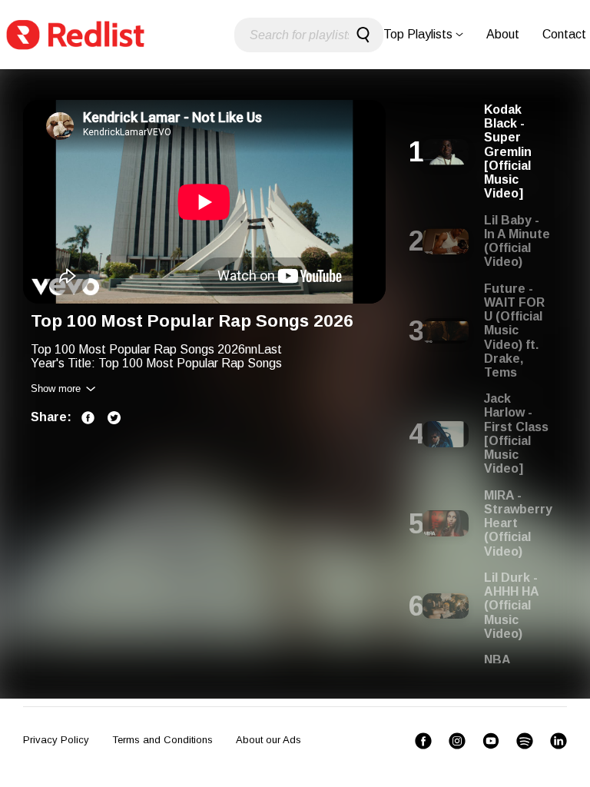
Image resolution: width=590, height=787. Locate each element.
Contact (564, 34)
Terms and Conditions (162, 739)
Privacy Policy (56, 739)
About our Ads (268, 739)
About (502, 34)
